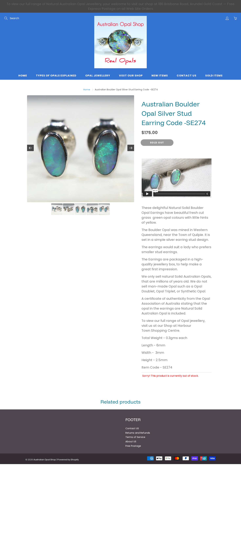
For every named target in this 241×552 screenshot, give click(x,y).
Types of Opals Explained (56, 75)
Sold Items (214, 75)
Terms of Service (135, 437)
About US (130, 441)
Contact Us (186, 75)
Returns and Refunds (137, 432)
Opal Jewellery (97, 75)
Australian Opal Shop (44, 459)
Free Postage (133, 446)
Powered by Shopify (68, 459)
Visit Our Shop (131, 75)
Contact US (132, 428)
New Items (159, 75)
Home (22, 75)
